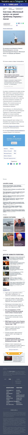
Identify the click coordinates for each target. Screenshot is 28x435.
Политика (19, 399)
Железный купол (8, 153)
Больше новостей (13, 349)
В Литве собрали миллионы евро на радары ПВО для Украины (13, 196)
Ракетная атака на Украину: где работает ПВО (14, 190)
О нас (18, 379)
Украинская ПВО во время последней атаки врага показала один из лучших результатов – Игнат (13, 203)
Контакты (18, 381)
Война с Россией (8, 151)
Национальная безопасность (19, 9)
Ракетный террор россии (9, 158)
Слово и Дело (5, 9)
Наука (17, 393)
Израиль (6, 148)
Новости (6, 290)
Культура (18, 392)
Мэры (7, 402)
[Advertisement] (14, 58)
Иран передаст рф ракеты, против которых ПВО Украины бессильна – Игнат (13, 199)
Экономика (19, 404)
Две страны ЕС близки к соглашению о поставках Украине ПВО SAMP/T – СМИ (13, 207)
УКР (21, 4)
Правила (18, 383)
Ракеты (11, 148)
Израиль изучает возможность (17, 130)
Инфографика (14, 353)
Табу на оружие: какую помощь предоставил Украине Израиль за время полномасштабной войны (14, 76)
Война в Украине (8, 155)
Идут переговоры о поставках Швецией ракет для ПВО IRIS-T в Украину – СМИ (14, 193)
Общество (19, 398)
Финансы (18, 402)
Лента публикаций (11, 9)
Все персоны (10, 404)
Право (18, 401)
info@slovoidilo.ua (14, 410)
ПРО (15, 153)
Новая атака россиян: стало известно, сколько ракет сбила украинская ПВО (12, 186)
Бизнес (18, 390)
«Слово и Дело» (12, 371)
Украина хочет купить (14, 126)
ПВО (15, 151)
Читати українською (8, 28)
